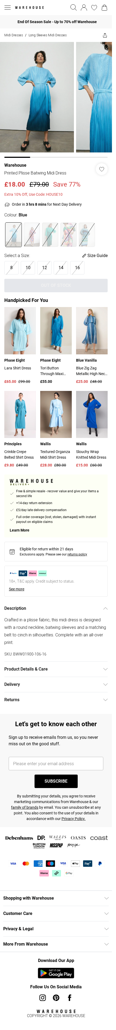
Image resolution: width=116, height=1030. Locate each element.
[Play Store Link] (56, 973)
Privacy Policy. (74, 819)
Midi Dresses (13, 35)
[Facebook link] (69, 998)
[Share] (105, 35)
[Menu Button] (7, 7)
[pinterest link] (56, 998)
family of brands (24, 807)
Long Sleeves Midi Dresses (48, 35)
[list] (56, 100)
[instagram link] (42, 998)
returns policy (77, 554)
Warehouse (15, 165)
